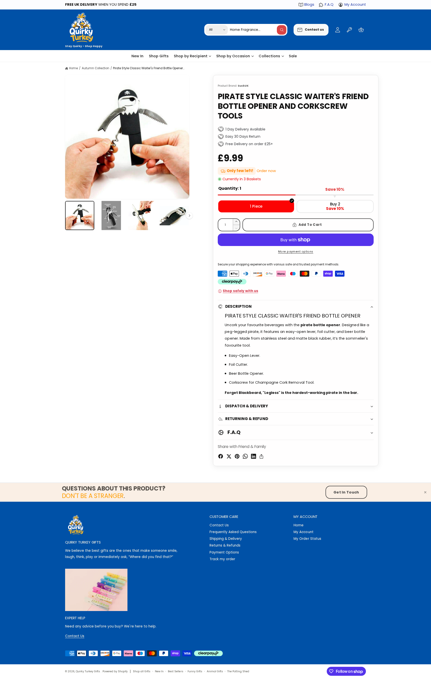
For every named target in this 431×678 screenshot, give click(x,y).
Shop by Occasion (233, 56)
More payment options (295, 251)
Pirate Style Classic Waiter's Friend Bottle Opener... (148, 68)
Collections (269, 56)
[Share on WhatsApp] (245, 456)
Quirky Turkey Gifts (88, 671)
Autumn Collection (95, 68)
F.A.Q (329, 4)
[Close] (425, 492)
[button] (361, 30)
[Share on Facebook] (220, 456)
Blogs (309, 4)
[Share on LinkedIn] (253, 456)
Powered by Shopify (115, 671)
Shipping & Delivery (226, 538)
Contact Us (219, 525)
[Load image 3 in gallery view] (142, 215)
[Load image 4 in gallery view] (174, 215)
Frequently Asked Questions (233, 532)
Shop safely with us (240, 291)
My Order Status (307, 538)
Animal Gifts (215, 671)
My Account (355, 4)
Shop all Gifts (141, 671)
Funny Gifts (195, 671)
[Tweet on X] (229, 456)
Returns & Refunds (225, 545)
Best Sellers (175, 671)
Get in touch (346, 492)
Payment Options (224, 552)
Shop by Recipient (190, 56)
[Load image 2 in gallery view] (111, 215)
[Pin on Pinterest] (237, 456)
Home (73, 68)
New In (159, 671)
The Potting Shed (238, 671)
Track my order (222, 559)
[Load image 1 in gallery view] (79, 215)
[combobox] (258, 30)
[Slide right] (189, 215)
